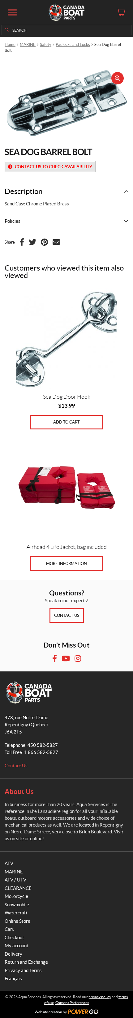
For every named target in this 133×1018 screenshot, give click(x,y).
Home (10, 44)
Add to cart (66, 422)
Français (13, 978)
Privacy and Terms (23, 970)
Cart (9, 929)
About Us (19, 791)
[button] (12, 12)
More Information (66, 563)
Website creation (48, 1012)
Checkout (14, 937)
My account (16, 945)
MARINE (28, 44)
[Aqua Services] (66, 12)
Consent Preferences (72, 1003)
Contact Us (66, 615)
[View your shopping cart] (120, 12)
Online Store (17, 921)
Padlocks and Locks (73, 44)
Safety (45, 44)
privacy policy (99, 997)
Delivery (13, 954)
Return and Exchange (26, 962)
